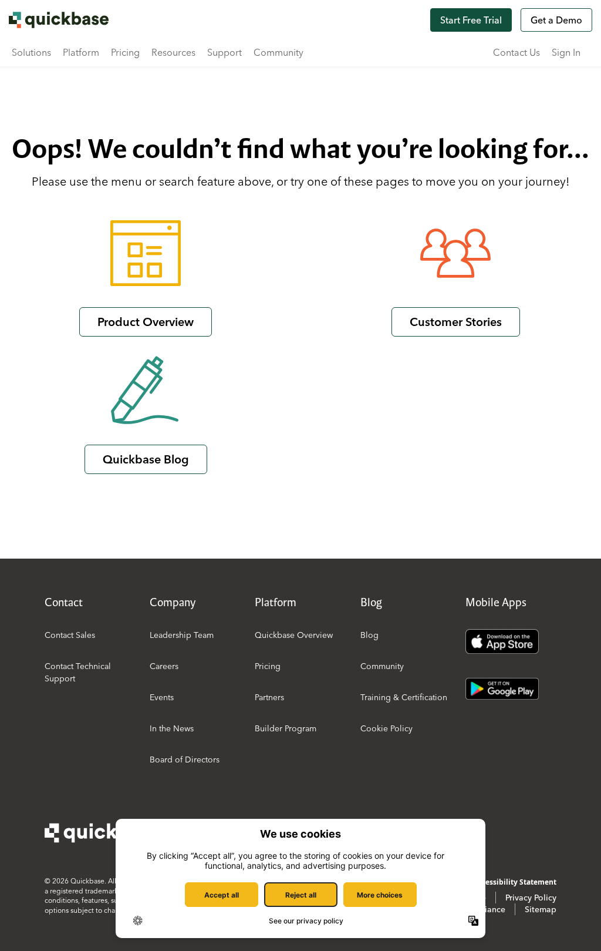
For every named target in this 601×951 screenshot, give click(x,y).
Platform (81, 52)
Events (162, 697)
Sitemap (540, 909)
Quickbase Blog (146, 459)
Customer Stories (456, 321)
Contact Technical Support (78, 672)
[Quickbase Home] (103, 833)
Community (278, 52)
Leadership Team (182, 635)
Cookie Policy (386, 728)
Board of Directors (185, 759)
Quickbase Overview (294, 635)
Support (224, 52)
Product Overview (145, 321)
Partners (269, 697)
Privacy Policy (530, 897)
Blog (369, 635)
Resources (173, 52)
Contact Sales (70, 635)
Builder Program (285, 728)
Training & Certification (403, 697)
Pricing (125, 52)
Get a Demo (556, 20)
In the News (172, 728)
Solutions (31, 52)
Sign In (566, 52)
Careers (164, 666)
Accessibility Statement (515, 882)
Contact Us (516, 52)
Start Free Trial (471, 20)
